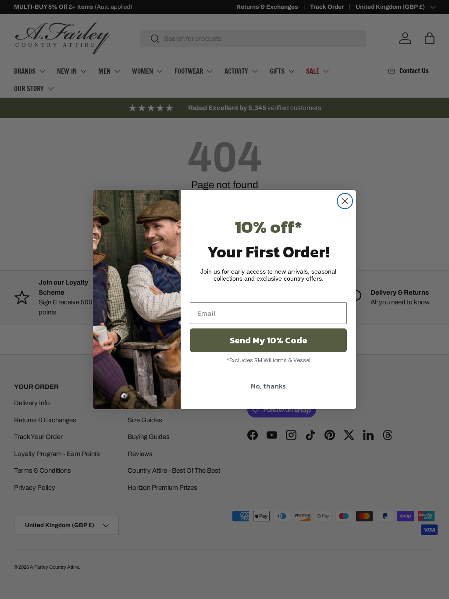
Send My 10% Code (268, 340)
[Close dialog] (345, 201)
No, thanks (268, 386)
